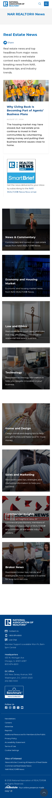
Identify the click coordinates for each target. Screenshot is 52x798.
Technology (13, 372)
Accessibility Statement (15, 742)
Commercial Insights (20, 514)
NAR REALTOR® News (26, 14)
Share (10, 42)
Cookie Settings (12, 750)
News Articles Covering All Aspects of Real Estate (26, 762)
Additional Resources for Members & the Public (25, 734)
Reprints (8, 730)
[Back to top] (44, 793)
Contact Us (13, 631)
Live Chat (13, 640)
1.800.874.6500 (15, 635)
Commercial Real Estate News (18, 766)
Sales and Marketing (19, 474)
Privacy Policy (11, 738)
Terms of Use (10, 746)
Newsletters (10, 719)
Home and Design (18, 428)
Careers (8, 723)
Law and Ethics (16, 326)
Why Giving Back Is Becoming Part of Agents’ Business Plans (25, 110)
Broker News (14, 567)
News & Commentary (20, 237)
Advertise (9, 726)
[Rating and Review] (14, 697)
